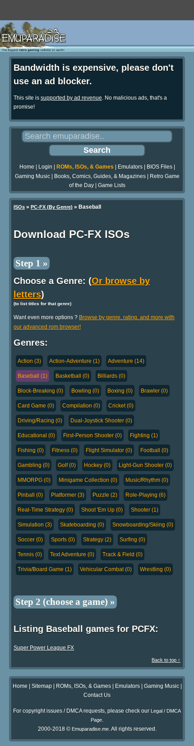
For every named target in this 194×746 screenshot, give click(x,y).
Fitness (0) (65, 450)
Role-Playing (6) (145, 495)
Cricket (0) (121, 406)
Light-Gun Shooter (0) (145, 465)
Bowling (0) (85, 391)
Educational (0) (36, 435)
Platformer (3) (67, 495)
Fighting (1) (144, 435)
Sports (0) (63, 539)
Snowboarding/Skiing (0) (142, 525)
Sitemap (42, 686)
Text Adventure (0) (72, 554)
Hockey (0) (97, 465)
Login (45, 167)
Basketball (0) (72, 376)
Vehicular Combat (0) (106, 569)
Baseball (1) (32, 376)
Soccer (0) (30, 539)
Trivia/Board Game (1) (45, 569)
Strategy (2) (97, 539)
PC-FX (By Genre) (52, 207)
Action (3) (29, 361)
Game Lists (111, 185)
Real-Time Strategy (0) (45, 510)
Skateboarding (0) (82, 525)
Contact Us (97, 695)
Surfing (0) (132, 539)
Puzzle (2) (104, 495)
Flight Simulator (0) (109, 450)
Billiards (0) (111, 376)
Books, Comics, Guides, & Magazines (100, 176)
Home (26, 167)
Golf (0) (67, 465)
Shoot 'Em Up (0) (102, 510)
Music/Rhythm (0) (146, 480)
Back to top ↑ (166, 660)
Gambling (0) (34, 465)
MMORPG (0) (34, 480)
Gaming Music (32, 176)
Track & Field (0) (122, 554)
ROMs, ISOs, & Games (85, 167)
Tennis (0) (30, 554)
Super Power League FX (44, 648)
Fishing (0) (31, 450)
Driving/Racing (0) (40, 420)
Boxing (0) (120, 391)
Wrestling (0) (155, 569)
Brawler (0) (154, 391)
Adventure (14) (126, 361)
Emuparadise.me (90, 729)
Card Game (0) (36, 406)
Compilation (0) (81, 406)
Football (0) (154, 450)
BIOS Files (159, 167)
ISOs (19, 207)
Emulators (130, 167)
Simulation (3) (35, 525)
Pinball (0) (30, 495)
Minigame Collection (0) (88, 480)
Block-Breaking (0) (40, 391)
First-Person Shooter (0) (92, 435)
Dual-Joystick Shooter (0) (101, 420)
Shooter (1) (144, 510)
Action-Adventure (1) (74, 361)
